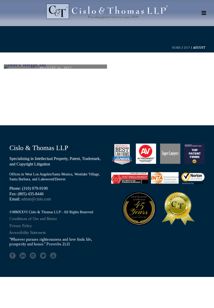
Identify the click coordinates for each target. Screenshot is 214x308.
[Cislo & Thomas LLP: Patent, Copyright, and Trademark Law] (107, 14)
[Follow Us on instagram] (33, 256)
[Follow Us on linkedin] (23, 256)
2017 (187, 47)
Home (176, 47)
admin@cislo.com (36, 199)
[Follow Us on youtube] (53, 256)
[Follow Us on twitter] (43, 256)
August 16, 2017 (55, 68)
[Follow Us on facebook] (12, 256)
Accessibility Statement (27, 232)
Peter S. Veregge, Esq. (55, 84)
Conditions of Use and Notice (33, 219)
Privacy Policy (20, 226)
